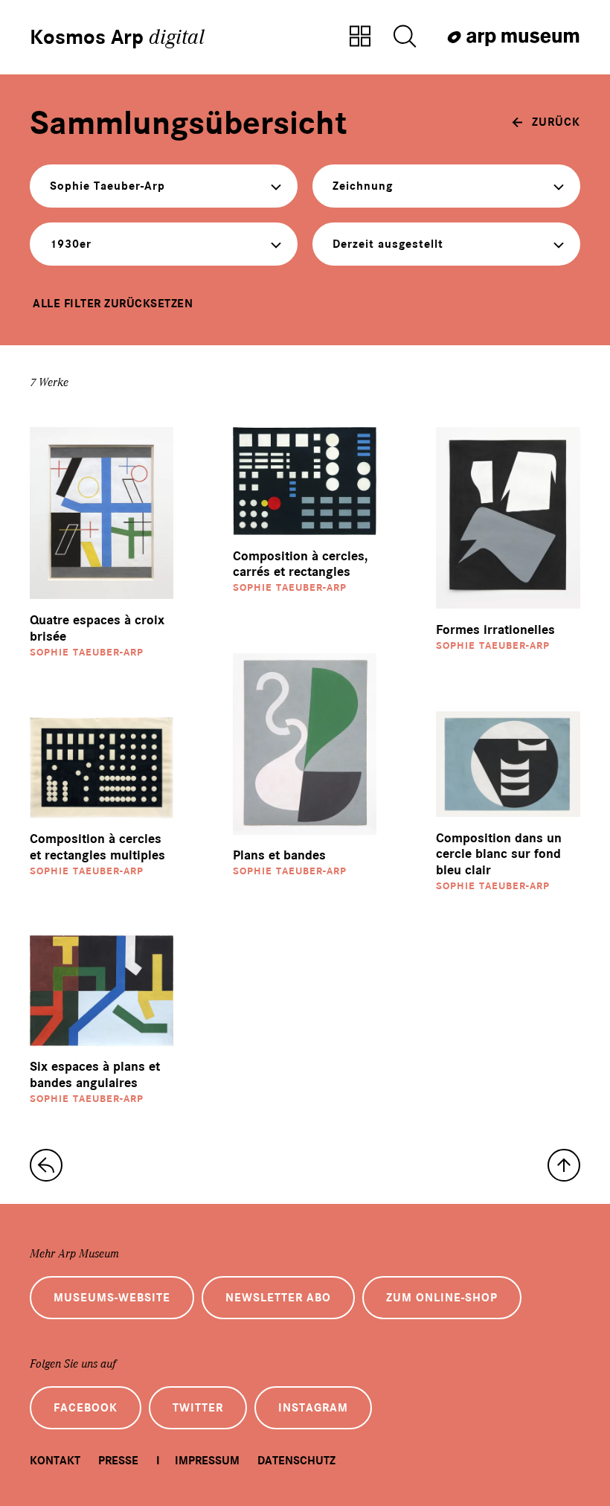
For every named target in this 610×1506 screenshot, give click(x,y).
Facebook (86, 1407)
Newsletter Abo (278, 1297)
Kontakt (55, 1460)
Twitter (198, 1407)
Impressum (207, 1460)
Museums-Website (112, 1297)
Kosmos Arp (117, 37)
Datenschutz (296, 1460)
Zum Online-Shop (442, 1297)
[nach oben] (564, 1165)
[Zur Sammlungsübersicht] (360, 37)
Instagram (313, 1407)
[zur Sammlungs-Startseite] (46, 1165)
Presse (118, 1460)
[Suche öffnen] (405, 37)
